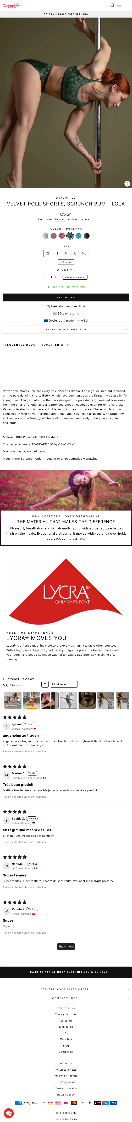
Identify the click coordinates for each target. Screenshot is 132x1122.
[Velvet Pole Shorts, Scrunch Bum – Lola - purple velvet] (9, 373)
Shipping (60, 219)
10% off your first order (65, 989)
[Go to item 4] (68, 700)
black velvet (86, 235)
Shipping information (66, 329)
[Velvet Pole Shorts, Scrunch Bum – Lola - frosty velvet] (5, 373)
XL (84, 253)
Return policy (66, 1094)
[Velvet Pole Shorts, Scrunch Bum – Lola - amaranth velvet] (13, 373)
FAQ (66, 1033)
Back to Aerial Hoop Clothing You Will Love (68, 972)
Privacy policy (66, 1082)
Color (66, 228)
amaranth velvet (61, 235)
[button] (9, 1113)
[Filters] (45, 684)
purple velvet (53, 235)
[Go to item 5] (87, 700)
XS (48, 253)
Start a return (66, 1008)
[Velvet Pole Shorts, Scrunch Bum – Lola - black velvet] (24, 373)
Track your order (66, 1014)
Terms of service (66, 1088)
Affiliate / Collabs (66, 1075)
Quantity (66, 270)
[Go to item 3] (50, 700)
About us (66, 1063)
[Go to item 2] (31, 700)
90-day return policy (75, 277)
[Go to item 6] (105, 700)
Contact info (65, 998)
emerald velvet (70, 235)
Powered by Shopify (66, 1119)
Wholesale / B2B (66, 1069)
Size (66, 246)
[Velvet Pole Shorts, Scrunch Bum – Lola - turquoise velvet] (20, 373)
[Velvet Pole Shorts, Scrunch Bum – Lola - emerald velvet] (16, 373)
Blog (66, 1045)
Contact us (66, 1051)
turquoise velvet (78, 235)
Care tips (66, 1039)
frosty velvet (45, 235)
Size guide (66, 1026)
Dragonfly (66, 197)
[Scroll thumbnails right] (125, 700)
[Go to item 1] (12, 700)
